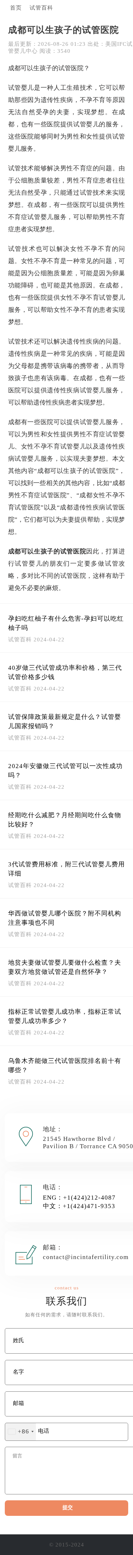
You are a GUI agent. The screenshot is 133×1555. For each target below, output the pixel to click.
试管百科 (41, 8)
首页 (16, 8)
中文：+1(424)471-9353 (79, 1206)
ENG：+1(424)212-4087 (79, 1197)
